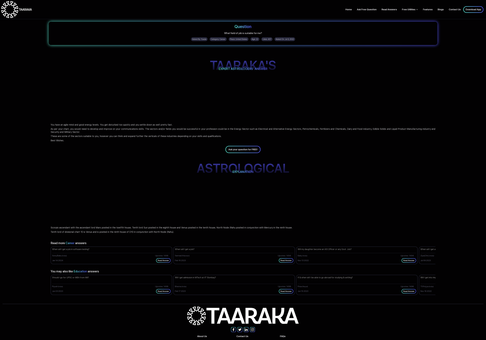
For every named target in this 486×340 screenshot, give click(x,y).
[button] (409, 9)
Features (428, 9)
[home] (16, 9)
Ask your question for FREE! (243, 149)
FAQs (283, 336)
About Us (202, 336)
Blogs (441, 9)
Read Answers (389, 9)
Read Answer (163, 260)
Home (348, 9)
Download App (473, 9)
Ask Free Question (367, 9)
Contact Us (455, 9)
